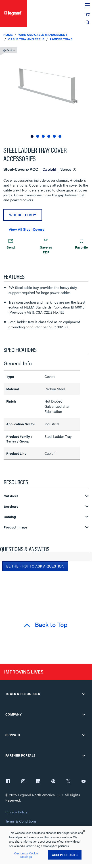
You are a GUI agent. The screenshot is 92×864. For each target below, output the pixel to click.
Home (8, 34)
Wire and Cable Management (42, 34)
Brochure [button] (11, 506)
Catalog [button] (10, 517)
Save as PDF (46, 249)
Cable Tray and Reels (26, 39)
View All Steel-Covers (26, 229)
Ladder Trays (61, 39)
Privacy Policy (16, 812)
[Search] (87, 22)
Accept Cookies (64, 855)
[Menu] (87, 5)
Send (11, 247)
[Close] (83, 831)
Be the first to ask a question (35, 566)
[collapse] (84, 693)
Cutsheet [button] (11, 496)
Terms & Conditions (21, 821)
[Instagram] (23, 782)
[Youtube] (83, 782)
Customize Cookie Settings (26, 855)
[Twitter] (68, 782)
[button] (87, 49)
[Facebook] (8, 782)
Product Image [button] (15, 527)
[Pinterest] (53, 782)
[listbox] (46, 92)
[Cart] (87, 14)
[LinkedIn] (38, 782)
